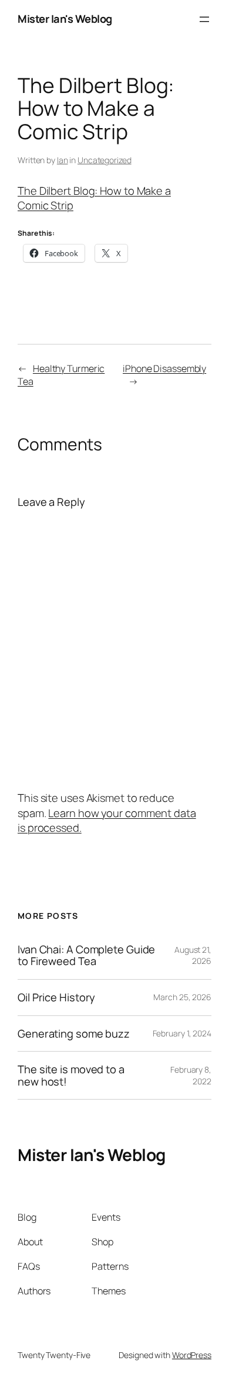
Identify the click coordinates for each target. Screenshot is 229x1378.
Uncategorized (105, 160)
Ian (62, 160)
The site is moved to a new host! (71, 1075)
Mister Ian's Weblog (65, 19)
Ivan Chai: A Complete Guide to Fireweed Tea (86, 955)
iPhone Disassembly (164, 368)
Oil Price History (56, 997)
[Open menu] (204, 19)
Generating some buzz (74, 1034)
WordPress (191, 1354)
